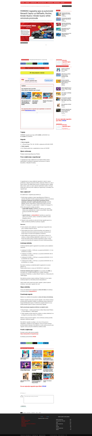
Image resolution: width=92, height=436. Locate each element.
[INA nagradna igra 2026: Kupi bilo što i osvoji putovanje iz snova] (58, 29)
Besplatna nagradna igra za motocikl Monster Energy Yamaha (37, 381)
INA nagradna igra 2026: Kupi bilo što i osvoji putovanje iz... (66, 29)
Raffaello (40, 412)
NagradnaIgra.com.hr (30, 110)
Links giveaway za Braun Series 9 (25, 381)
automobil (24, 412)
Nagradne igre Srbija (35, 435)
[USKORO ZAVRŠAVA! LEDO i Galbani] (25, 353)
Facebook (41, 416)
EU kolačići (23, 422)
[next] (52, 59)
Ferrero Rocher (28, 412)
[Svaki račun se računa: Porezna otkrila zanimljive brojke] (37, 353)
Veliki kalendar (23, 426)
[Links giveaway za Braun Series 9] (25, 376)
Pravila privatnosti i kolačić (25, 420)
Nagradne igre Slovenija (42, 435)
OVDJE (34, 336)
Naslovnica (21, 20)
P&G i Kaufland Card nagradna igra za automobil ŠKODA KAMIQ (26, 102)
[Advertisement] (46, 52)
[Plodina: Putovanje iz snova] (48, 376)
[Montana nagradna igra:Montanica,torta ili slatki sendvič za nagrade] (48, 353)
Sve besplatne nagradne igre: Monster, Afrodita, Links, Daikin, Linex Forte (48, 370)
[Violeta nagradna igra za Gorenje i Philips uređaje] (25, 365)
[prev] (50, 59)
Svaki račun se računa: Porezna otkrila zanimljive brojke (37, 359)
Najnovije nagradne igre (27, 348)
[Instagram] (45, 417)
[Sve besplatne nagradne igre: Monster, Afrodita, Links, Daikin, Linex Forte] (48, 365)
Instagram (47, 416)
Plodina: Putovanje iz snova (47, 381)
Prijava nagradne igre (24, 421)
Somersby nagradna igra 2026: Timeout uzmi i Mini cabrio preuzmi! (66, 24)
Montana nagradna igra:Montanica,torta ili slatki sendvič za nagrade (48, 359)
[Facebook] (39, 417)
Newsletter (23, 419)
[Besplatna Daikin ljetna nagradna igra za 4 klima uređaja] (58, 14)
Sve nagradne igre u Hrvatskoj (28, 20)
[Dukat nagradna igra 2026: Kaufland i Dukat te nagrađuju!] (58, 34)
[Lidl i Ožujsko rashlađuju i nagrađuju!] (37, 365)
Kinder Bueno (33, 412)
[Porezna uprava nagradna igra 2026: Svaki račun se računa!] (58, 19)
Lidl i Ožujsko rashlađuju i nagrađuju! (35, 102)
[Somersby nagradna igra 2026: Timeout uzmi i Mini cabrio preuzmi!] (58, 24)
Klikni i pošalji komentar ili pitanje (34, 68)
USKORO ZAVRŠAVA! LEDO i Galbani (24, 358)
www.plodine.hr (36, 215)
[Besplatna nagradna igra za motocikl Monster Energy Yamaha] (37, 376)
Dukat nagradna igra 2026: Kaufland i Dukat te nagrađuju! (66, 34)
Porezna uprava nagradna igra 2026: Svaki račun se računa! (66, 19)
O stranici (23, 416)
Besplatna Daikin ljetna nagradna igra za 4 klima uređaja (66, 14)
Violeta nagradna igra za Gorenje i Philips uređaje (25, 370)
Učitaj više (63, 115)
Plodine (37, 412)
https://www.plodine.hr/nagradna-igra (29, 333)
